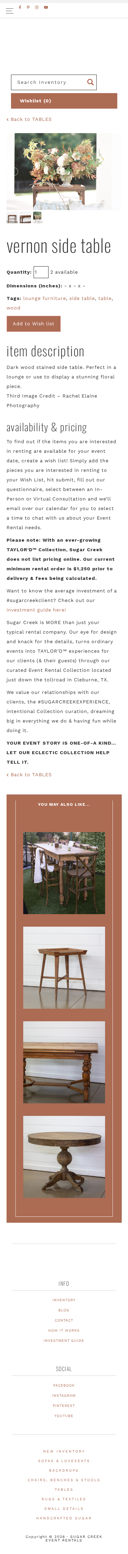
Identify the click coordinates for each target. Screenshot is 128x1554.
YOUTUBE (64, 1416)
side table (82, 298)
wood (14, 308)
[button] (64, 10)
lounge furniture (44, 298)
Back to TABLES (30, 119)
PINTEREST (64, 1406)
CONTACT (64, 1320)
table (105, 298)
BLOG (63, 1310)
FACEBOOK (64, 1385)
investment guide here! (36, 610)
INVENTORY (64, 1300)
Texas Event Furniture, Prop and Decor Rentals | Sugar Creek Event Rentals (64, 54)
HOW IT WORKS (64, 1330)
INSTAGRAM (64, 1395)
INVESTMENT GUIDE (63, 1341)
